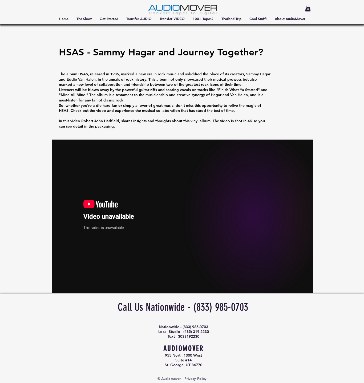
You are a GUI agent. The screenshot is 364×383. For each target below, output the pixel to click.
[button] (308, 8)
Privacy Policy (195, 378)
